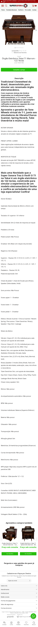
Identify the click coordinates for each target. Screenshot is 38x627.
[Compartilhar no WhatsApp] (21, 50)
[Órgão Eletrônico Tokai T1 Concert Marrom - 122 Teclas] (10, 540)
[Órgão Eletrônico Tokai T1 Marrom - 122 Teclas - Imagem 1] (19, 30)
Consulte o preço (19, 70)
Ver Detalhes (9, 554)
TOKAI (19, 56)
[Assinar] (30, 580)
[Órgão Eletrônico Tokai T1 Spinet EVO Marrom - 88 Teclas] (28, 540)
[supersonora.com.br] (18, 6)
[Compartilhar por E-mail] (25, 50)
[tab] (15, 47)
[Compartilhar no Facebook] (20, 50)
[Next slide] (36, 30)
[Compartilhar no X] (23, 50)
